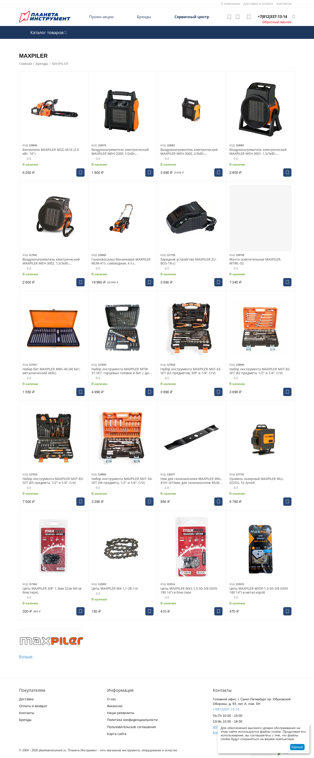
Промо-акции (101, 16)
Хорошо (297, 747)
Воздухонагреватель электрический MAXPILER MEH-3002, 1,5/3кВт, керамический (51, 261)
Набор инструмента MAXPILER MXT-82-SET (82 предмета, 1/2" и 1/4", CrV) (260, 371)
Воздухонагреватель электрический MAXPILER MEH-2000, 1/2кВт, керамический (120, 152)
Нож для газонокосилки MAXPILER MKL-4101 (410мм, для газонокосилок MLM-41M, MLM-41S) (191, 481)
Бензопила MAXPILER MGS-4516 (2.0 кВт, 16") (51, 152)
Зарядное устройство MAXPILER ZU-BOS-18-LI (188, 261)
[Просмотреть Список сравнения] (237, 17)
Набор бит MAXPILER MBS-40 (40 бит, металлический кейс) (51, 371)
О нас (111, 699)
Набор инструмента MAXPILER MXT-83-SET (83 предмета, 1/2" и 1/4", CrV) (53, 481)
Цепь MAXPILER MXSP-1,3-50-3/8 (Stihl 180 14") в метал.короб (258, 590)
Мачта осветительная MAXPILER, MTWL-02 (255, 261)
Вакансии (114, 706)
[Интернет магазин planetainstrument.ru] (45, 16)
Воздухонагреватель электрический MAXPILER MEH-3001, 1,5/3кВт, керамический (258, 152)
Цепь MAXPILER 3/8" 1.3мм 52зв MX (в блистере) (52, 590)
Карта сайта (116, 734)
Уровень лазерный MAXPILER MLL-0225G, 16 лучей (256, 481)
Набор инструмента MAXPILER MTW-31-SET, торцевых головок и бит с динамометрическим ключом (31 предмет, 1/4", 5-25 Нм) (120, 371)
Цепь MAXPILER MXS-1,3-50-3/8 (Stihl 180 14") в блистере (188, 590)
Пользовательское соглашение (131, 727)
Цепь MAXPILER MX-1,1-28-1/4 (114, 589)
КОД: (25, 145)
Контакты (26, 713)
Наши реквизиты (120, 713)
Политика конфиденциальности (132, 720)
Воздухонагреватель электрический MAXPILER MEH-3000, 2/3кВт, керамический (189, 152)
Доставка (26, 699)
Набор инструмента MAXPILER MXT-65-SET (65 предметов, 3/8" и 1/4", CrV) (191, 371)
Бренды (144, 16)
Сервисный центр (191, 16)
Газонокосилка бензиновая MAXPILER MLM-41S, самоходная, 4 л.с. (121, 261)
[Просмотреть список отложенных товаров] (229, 17)
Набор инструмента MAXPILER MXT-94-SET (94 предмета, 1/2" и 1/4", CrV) (122, 481)
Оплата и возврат (33, 706)
